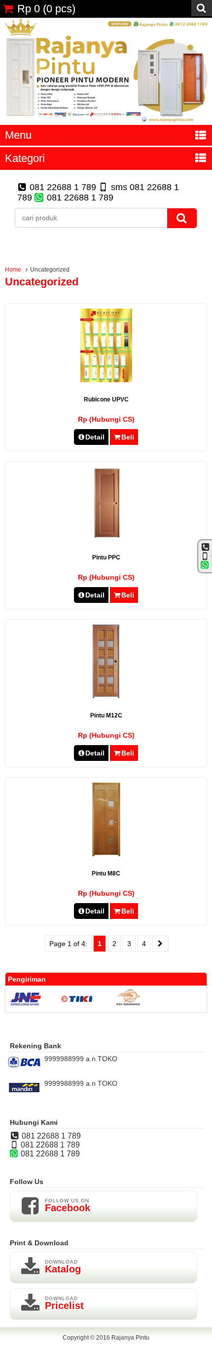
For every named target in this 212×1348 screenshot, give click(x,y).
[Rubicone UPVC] (106, 380)
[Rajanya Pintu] (106, 121)
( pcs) (46, 8)
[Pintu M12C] (106, 696)
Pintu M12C (106, 715)
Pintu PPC (106, 557)
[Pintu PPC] (106, 538)
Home (13, 269)
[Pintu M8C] (106, 854)
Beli (127, 437)
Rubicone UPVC (106, 399)
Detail (95, 437)
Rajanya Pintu (130, 1337)
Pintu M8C (106, 873)
